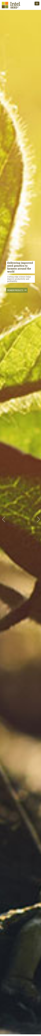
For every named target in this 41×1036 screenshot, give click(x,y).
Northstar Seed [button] (14, 285)
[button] (3, 517)
